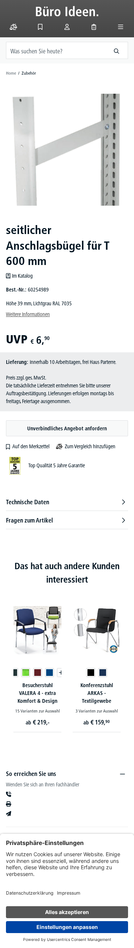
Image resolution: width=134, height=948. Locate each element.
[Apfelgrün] (25, 672)
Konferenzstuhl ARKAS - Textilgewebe (96, 693)
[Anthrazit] (13, 672)
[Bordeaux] (37, 672)
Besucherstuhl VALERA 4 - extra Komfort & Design (37, 693)
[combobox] (56, 50)
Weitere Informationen (28, 314)
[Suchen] (116, 50)
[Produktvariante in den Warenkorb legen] (61, 672)
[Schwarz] (90, 672)
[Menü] (120, 26)
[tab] (67, 502)
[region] (67, 149)
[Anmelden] (67, 26)
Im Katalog (22, 275)
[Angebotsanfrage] (93, 26)
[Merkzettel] (40, 26)
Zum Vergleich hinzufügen (90, 446)
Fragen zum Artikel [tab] (29, 520)
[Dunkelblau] (102, 672)
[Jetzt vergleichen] (13, 26)
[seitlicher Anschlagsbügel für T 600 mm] (66, 149)
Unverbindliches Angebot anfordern (67, 428)
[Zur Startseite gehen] (67, 11)
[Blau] (49, 672)
